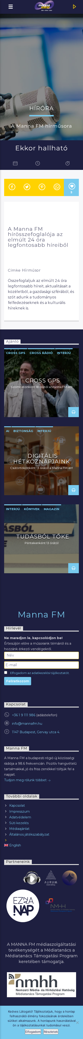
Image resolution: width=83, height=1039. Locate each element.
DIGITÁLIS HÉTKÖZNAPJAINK (41, 458)
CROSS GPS (42, 380)
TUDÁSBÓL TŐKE (42, 536)
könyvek (32, 509)
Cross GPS (15, 353)
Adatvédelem (20, 817)
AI (7, 431)
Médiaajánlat (19, 829)
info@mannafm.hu (27, 724)
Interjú (64, 353)
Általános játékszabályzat (29, 834)
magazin (51, 509)
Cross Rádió (41, 353)
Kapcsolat (17, 805)
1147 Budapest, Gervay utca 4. (36, 732)
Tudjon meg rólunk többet (25, 780)
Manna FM (41, 614)
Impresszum (19, 811)
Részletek (51, 1031)
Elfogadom (33, 1031)
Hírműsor (31, 270)
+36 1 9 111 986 (23, 715)
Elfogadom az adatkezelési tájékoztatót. (40, 673)
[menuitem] (41, 845)
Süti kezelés (19, 823)
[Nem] (77, 1022)
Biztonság (23, 431)
